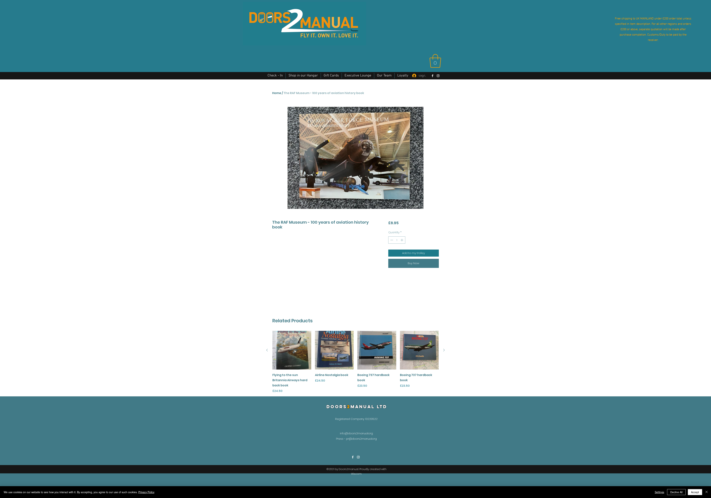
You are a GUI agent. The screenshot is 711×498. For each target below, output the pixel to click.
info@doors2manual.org (356, 433)
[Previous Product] (267, 350)
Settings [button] (659, 492)
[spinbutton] (397, 240)
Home (276, 93)
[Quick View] (291, 350)
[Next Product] (444, 350)
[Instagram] (438, 76)
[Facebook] (432, 76)
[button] (435, 61)
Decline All (676, 492)
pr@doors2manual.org (361, 439)
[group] (355, 362)
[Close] (706, 492)
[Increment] (402, 240)
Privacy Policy (146, 492)
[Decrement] (391, 240)
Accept (695, 492)
